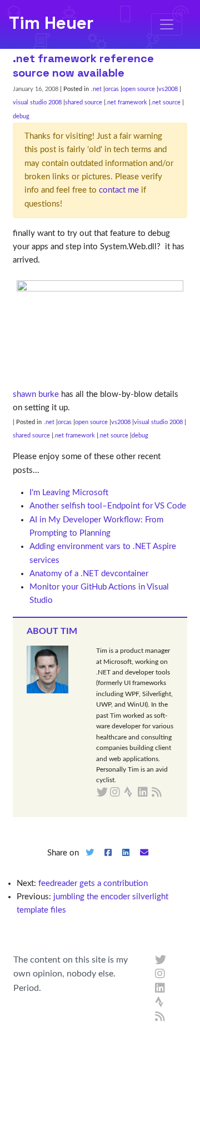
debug (21, 116)
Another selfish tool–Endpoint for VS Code (107, 506)
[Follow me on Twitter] (160, 960)
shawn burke (36, 394)
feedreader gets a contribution (93, 883)
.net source (166, 102)
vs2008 (168, 89)
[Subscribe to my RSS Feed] (169, 793)
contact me (119, 190)
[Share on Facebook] (108, 862)
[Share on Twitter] (89, 862)
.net (96, 89)
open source (138, 89)
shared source (83, 102)
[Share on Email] (144, 862)
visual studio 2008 (37, 102)
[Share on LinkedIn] (126, 862)
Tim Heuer (51, 23)
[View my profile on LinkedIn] (160, 988)
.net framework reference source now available (83, 65)
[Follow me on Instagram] (160, 974)
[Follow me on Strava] (160, 1002)
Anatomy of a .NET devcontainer (88, 574)
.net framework (126, 102)
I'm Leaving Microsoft (68, 493)
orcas (112, 89)
